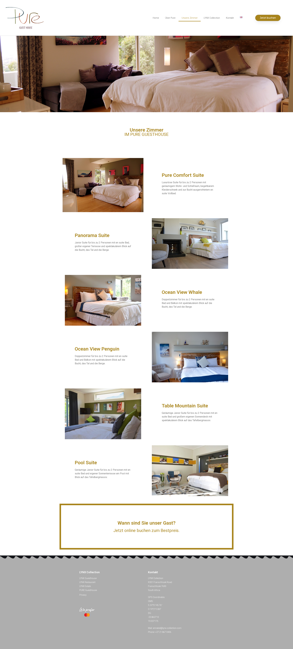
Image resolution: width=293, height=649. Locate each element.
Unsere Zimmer (190, 18)
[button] (268, 18)
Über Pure (170, 18)
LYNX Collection (212, 18)
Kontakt (230, 18)
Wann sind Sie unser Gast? (146, 523)
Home (156, 18)
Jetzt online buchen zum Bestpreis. (146, 530)
